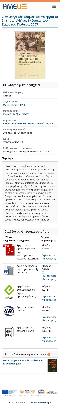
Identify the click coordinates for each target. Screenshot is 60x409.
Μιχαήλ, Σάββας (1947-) (16, 114)
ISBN (5, 138)
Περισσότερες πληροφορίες (49, 257)
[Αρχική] (16, 6)
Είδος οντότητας (13, 92)
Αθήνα (6, 123)
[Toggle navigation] (54, 6)
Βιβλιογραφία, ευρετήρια (17, 148)
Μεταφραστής (11, 110)
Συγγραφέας (10, 101)
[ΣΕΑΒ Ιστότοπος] (53, 392)
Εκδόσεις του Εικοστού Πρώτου (30, 123)
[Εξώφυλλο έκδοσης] (30, 55)
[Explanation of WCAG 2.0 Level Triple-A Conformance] (47, 392)
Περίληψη (8, 158)
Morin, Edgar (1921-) (14, 104)
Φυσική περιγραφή (14, 129)
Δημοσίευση (10, 120)
